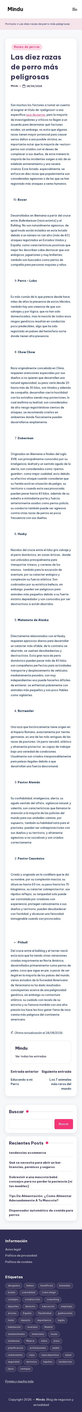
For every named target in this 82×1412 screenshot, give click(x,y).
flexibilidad (44, 1313)
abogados (14, 1285)
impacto (25, 1320)
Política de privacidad (21, 1255)
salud (68, 1355)
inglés (61, 1320)
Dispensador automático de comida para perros (41, 1212)
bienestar (64, 1285)
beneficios (46, 1285)
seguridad (13, 1361)
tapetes (47, 1361)
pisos (56, 1341)
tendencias (65, 1361)
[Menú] (74, 9)
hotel (11, 1320)
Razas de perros (27, 47)
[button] (30, 1056)
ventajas (25, 1368)
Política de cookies (18, 1262)
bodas (11, 1292)
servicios (31, 1361)
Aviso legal (13, 1249)
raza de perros (35, 114)
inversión (32, 1327)
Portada (10, 23)
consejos (13, 1299)
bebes (30, 1285)
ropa (32, 1355)
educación (48, 1306)
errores (12, 1313)
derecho (30, 1306)
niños (44, 1341)
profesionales (38, 1348)
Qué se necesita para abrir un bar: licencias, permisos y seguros (35, 1165)
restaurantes (15, 1355)
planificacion (15, 1348)
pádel (55, 1348)
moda (54, 1334)
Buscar (16, 1111)
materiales (38, 1334)
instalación (14, 1327)
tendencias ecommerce (27, 1153)
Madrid (48, 1327)
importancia (44, 1320)
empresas (66, 1306)
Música (30, 1341)
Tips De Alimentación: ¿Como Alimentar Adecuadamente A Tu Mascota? (40, 1198)
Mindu (15, 9)
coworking (53, 1299)
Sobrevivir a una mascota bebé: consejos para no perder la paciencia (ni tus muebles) (40, 1181)
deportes (13, 1306)
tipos (11, 1368)
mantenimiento (16, 1334)
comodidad (28, 1292)
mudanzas (13, 1341)
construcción (32, 1299)
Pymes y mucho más (19, 1381)
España (27, 1313)
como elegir (49, 1292)
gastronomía (65, 1313)
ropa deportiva (50, 1355)
